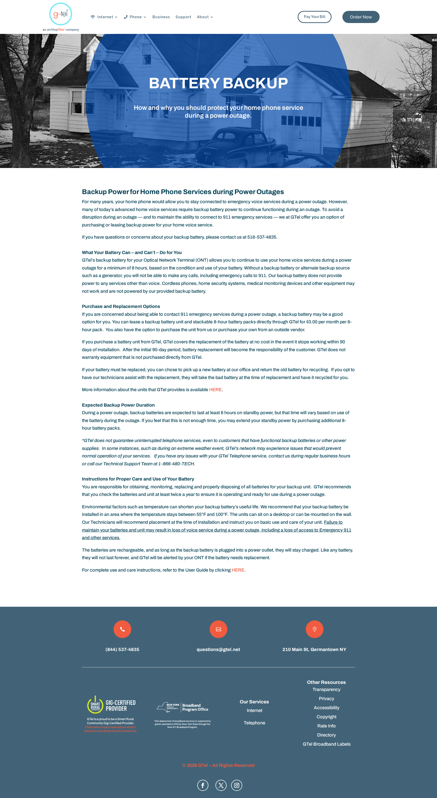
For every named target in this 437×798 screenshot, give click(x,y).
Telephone (254, 722)
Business (161, 17)
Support (183, 17)
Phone (135, 17)
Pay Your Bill (314, 17)
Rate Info (326, 725)
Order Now (361, 16)
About (203, 17)
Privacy (326, 698)
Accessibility (326, 707)
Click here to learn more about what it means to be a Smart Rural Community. (110, 729)
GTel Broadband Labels (327, 744)
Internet (104, 17)
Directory (326, 735)
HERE (215, 389)
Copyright (326, 716)
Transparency (326, 689)
